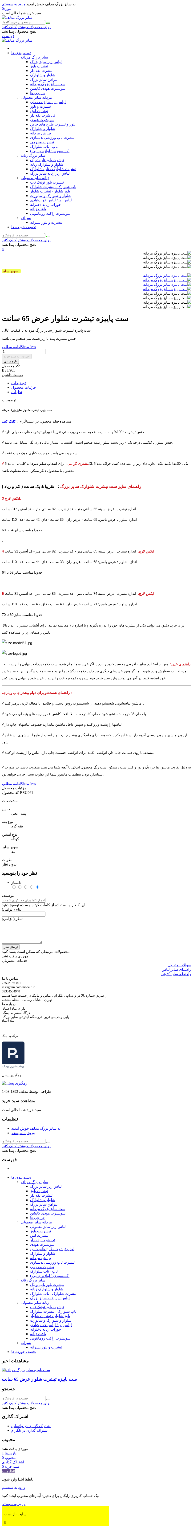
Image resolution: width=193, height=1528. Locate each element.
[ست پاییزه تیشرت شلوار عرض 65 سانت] (26, 1370)
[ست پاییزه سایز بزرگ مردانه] (167, 276)
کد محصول (11, 793)
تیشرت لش (39, 111)
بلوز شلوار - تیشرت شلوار (50, 191)
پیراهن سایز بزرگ (43, 80)
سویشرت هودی (42, 120)
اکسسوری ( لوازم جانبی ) (49, 151)
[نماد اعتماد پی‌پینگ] (13, 1067)
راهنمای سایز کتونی (176, 974)
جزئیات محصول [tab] (23, 387)
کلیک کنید (9, 421)
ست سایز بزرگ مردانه (47, 84)
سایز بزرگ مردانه (34, 57)
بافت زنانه (38, 209)
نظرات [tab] (16, 392)
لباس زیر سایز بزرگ (46, 62)
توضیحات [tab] (18, 383)
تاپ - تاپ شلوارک (44, 147)
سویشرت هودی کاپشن (47, 88)
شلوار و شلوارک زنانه (46, 164)
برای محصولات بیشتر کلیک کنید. (26, 27)
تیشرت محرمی (42, 142)
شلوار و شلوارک (42, 75)
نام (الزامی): (11, 909)
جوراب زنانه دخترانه (45, 205)
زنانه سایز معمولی (35, 178)
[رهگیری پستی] (14, 1083)
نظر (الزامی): (12, 919)
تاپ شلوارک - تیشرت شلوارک (53, 187)
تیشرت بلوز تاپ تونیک (47, 160)
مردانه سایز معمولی (36, 97)
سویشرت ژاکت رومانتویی (50, 213)
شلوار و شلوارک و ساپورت (50, 196)
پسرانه (26, 218)
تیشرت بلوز (39, 66)
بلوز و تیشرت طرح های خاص (52, 124)
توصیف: (8, 895)
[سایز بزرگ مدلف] (17, 18)
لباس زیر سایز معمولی (48, 102)
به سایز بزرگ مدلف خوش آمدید (35, 1128)
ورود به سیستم (23, 1133)
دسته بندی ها (21, 53)
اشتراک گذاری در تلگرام (29, 1430)
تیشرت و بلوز (40, 106)
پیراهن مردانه (40, 133)
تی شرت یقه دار (42, 115)
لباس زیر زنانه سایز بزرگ (50, 173)
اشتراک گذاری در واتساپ (31, 1426)
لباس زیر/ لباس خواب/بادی (51, 200)
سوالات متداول (179, 965)
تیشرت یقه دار (41, 71)
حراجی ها (37, 93)
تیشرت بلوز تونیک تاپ (47, 182)
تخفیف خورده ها (23, 227)
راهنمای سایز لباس (176, 970)
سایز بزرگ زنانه (33, 155)
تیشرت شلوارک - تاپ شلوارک (53, 169)
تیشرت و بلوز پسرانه (46, 222)
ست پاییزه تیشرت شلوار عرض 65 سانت (39, 1379)
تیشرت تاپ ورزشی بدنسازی (52, 138)
